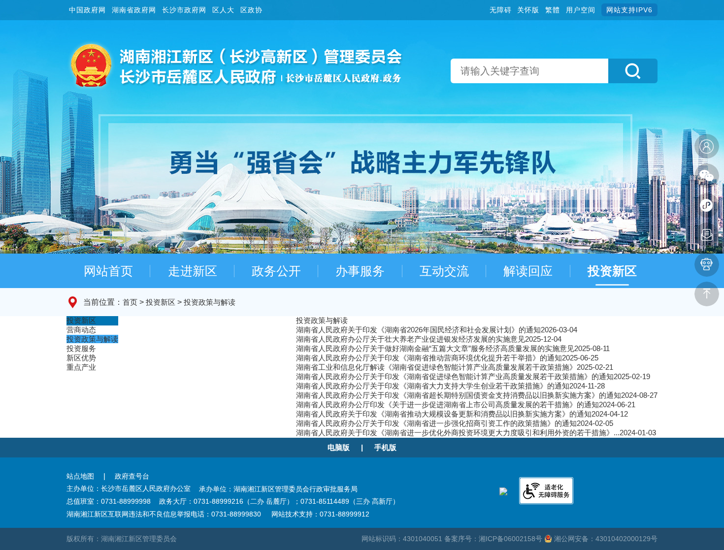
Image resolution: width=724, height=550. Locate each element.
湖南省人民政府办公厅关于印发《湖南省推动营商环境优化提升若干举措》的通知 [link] (429, 358)
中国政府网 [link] (87, 10)
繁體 (552, 10)
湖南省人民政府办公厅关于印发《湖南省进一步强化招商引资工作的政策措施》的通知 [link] (436, 423)
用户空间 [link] (580, 10)
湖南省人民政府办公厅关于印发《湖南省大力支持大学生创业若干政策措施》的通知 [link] (432, 386)
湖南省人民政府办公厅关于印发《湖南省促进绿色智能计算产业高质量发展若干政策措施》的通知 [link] (455, 376)
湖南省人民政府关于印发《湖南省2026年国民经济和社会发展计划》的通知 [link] (418, 329)
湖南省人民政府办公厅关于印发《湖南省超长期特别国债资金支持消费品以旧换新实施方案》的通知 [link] (458, 395)
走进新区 (192, 271)
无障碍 (501, 10)
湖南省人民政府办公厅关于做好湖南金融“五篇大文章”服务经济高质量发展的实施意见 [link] (435, 348)
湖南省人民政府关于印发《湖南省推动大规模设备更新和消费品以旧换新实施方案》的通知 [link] (444, 414)
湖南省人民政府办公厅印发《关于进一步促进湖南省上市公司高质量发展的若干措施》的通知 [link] (447, 404)
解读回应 (528, 271)
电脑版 (339, 447)
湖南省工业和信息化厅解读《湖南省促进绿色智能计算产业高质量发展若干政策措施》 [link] (436, 367)
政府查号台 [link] (132, 476)
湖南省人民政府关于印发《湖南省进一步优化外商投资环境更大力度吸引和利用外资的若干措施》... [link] (458, 432)
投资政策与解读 (209, 302)
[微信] (706, 175)
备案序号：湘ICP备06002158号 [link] (494, 539)
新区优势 (81, 358)
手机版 (385, 447)
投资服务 (81, 348)
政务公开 (276, 271)
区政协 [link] (251, 10)
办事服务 (360, 271)
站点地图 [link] (80, 476)
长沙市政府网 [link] (184, 10)
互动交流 (444, 271)
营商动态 (81, 329)
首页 (130, 302)
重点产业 (81, 367)
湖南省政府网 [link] (134, 10)
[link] (706, 146)
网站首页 (108, 271)
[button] (633, 71)
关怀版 (528, 10)
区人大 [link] (223, 10)
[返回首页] (234, 64)
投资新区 (612, 271)
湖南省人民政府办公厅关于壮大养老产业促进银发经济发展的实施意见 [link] (410, 339)
